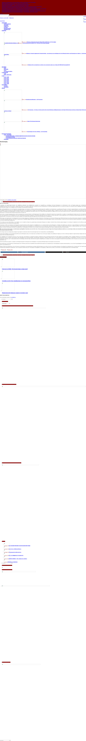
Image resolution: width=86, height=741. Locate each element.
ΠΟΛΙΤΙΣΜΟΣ (6, 25)
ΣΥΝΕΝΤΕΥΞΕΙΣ (6, 26)
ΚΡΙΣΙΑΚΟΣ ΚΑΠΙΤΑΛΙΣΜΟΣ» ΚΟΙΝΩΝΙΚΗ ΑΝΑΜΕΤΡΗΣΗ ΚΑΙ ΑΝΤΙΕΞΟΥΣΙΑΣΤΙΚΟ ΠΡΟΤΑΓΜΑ (20, 136)
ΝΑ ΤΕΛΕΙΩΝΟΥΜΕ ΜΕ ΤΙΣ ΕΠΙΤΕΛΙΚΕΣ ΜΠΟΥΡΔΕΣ (19, 545)
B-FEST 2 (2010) (6, 82)
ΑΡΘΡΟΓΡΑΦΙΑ (4, 22)
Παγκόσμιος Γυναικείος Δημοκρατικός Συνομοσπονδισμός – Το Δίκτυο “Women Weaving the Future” (22, 6)
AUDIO (5, 68)
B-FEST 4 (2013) (6, 80)
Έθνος (13, 201)
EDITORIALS (6, 27)
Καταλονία (19, 201)
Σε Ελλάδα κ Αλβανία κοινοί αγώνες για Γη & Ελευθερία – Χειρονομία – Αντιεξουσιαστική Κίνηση (21, 9)
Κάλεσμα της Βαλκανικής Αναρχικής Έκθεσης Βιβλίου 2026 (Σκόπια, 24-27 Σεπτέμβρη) (19, 2)
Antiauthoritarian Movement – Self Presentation (34, 99)
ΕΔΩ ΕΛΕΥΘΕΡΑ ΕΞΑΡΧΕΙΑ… (8, 71)
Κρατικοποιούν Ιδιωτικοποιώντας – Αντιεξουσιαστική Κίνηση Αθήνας (16, 4)
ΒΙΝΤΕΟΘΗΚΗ (6, 69)
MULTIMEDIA (4, 67)
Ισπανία (15, 201)
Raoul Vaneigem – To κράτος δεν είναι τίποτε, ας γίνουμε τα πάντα (15, 3)
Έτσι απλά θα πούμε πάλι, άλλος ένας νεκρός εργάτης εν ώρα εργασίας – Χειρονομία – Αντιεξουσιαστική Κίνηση (24, 10)
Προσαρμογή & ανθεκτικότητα (15, 552)
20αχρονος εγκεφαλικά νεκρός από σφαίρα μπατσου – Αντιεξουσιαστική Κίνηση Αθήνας (19, 7)
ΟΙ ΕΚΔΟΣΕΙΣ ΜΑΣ (5, 72)
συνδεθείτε (13, 297)
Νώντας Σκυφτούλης (25, 201)
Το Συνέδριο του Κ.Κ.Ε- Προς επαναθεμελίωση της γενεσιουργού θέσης (16, 281)
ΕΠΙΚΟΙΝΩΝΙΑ (6, 87)
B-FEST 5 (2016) (6, 79)
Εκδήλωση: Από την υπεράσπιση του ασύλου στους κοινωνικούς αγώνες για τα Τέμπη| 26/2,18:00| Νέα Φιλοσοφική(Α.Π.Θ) (49, 64)
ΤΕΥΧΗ (5, 73)
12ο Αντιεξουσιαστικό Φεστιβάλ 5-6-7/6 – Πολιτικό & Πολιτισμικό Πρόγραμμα (36, 43)
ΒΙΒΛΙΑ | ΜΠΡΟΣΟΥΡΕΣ (7, 74)
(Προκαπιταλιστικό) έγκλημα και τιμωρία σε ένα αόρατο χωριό (15, 292)
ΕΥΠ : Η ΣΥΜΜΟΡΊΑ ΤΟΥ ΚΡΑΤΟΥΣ (16, 555)
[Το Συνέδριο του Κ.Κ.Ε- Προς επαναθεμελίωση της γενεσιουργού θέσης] (8, 278)
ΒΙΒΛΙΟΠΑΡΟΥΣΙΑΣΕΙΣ (7, 28)
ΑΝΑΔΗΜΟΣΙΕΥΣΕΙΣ (7, 29)
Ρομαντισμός (32, 201)
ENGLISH (3, 88)
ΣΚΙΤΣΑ (5, 70)
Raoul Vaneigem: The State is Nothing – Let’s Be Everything (37, 131)
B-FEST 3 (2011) (6, 81)
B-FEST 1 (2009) (6, 83)
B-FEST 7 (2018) (6, 77)
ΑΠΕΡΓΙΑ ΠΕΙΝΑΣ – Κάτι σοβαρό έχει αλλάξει (17, 558)
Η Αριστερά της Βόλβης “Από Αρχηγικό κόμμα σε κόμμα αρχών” (15, 269)
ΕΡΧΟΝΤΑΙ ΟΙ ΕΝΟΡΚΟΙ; (13, 562)
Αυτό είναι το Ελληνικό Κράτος (15, 548)
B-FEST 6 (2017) (6, 78)
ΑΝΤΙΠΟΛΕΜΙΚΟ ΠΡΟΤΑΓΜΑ (10, 137)
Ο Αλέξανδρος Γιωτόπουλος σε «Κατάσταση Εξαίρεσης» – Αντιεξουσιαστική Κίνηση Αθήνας (20, 11)
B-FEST (3, 75)
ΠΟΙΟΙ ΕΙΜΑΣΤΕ (4, 84)
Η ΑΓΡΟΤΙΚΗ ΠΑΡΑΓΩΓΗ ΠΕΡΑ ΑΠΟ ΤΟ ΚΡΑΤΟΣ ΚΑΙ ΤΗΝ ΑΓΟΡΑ (16, 138)
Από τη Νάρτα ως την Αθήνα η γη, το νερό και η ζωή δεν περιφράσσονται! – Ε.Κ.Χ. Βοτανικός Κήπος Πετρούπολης (24, 8)
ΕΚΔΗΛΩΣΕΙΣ (4, 30)
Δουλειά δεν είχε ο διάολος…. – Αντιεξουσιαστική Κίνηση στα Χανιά (15, 5)
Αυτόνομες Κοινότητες (7, 201)
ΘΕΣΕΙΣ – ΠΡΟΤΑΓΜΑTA (7, 134)
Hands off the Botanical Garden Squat (33, 121)
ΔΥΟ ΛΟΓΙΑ (6, 85)
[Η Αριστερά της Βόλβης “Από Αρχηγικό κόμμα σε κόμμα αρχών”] (8, 266)
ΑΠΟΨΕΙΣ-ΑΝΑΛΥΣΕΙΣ (7, 24)
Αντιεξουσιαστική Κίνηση (6, 133)
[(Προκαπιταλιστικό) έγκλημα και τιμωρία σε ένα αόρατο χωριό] (8, 290)
